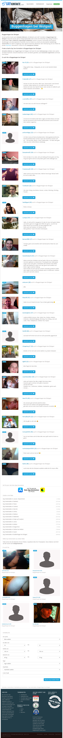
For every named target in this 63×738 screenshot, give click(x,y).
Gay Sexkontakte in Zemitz (31, 511)
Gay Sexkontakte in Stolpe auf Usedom (31, 519)
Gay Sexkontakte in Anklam (31, 524)
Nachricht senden (28, 74)
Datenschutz (51, 734)
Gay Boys (8, 45)
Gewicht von (6, 655)
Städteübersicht (40, 4)
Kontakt (45, 734)
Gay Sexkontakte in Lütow (31, 521)
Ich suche (5, 636)
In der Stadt (6, 673)
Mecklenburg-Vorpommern (20, 687)
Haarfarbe (5, 667)
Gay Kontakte (30, 4)
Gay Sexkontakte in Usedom (31, 506)
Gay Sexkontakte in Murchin (31, 509)
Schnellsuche (24, 694)
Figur (4, 661)
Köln (22, 710)
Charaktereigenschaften (26, 698)
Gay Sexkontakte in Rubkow (31, 514)
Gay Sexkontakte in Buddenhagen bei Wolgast (31, 534)
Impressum (58, 734)
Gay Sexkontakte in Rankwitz (31, 501)
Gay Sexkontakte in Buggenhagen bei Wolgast (39, 687)
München (23, 712)
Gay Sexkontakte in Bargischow (31, 527)
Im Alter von (6, 642)
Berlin (22, 709)
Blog (22, 701)
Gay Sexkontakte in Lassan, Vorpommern (31, 499)
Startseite (4, 687)
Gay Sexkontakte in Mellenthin (31, 516)
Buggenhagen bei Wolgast (42, 63)
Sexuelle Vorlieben (25, 699)
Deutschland (10, 687)
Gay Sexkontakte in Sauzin (31, 532)
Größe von (5, 648)
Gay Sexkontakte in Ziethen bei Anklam (31, 529)
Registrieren (52, 4)
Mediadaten (40, 734)
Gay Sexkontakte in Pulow (31, 504)
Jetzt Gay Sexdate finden (52, 679)
